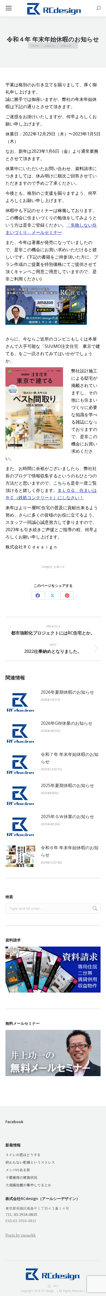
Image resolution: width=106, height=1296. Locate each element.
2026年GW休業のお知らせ (66, 723)
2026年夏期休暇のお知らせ (67, 692)
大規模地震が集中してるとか (28, 1185)
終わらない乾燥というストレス (30, 1162)
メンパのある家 (17, 1169)
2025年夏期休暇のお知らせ (67, 785)
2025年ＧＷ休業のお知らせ (67, 816)
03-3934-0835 (25, 1214)
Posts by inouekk (20, 1235)
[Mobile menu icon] (8, 8)
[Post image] (20, 701)
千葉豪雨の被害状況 (21, 1177)
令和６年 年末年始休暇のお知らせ (69, 851)
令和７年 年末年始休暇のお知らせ (69, 758)
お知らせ (59, 566)
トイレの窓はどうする (22, 1154)
